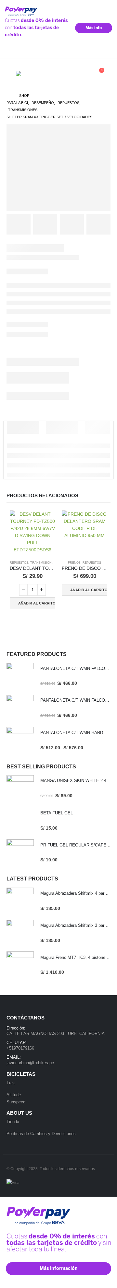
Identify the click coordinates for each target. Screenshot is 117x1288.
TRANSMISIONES (43, 562)
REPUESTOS (19, 562)
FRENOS (74, 562)
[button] (11, 73)
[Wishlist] (82, 73)
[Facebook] (97, 52)
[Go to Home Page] (8, 95)
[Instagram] (106, 52)
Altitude (13, 1094)
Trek (10, 1082)
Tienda (12, 1121)
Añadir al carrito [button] (36, 603)
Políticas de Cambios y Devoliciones (41, 1133)
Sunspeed (15, 1101)
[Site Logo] (32, 73)
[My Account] (67, 73)
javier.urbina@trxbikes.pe (30, 1062)
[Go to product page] (32, 533)
